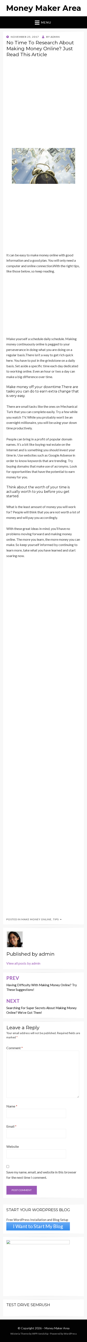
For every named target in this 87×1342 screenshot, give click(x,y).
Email (11, 1126)
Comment (14, 1048)
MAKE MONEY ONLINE (36, 919)
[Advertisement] (43, 104)
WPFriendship (40, 1333)
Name (11, 1106)
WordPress (70, 1333)
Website (12, 1146)
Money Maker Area (43, 8)
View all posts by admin (23, 963)
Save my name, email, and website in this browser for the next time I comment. (41, 1175)
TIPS (56, 919)
